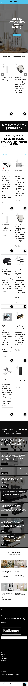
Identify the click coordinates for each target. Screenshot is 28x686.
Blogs (2, 656)
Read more (11, 113)
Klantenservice (4, 649)
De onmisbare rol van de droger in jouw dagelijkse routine (6, 572)
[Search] (26, 2)
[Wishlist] (10, 684)
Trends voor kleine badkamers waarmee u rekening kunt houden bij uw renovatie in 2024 (20, 573)
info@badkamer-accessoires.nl (11, 674)
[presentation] (2, 74)
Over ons (3, 651)
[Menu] (1, 2)
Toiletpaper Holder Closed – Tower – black (20, 381)
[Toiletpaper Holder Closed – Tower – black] (20, 370)
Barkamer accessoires (19, 578)
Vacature (3, 654)
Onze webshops (5, 652)
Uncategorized (5, 576)
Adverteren (3, 660)
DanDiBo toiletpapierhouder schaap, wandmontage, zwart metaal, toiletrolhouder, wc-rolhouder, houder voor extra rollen (20, 84)
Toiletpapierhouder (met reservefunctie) (7, 79)
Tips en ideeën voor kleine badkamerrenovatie (7, 595)
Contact (3, 647)
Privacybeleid (4, 658)
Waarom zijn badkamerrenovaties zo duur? (20, 594)
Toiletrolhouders (5, 75)
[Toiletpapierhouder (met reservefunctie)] (7, 69)
